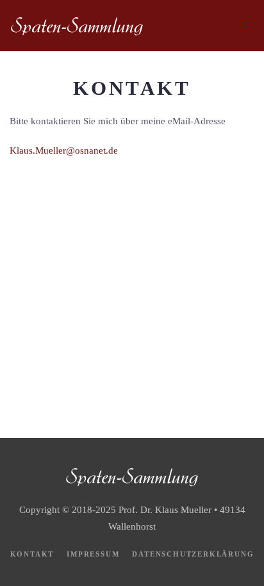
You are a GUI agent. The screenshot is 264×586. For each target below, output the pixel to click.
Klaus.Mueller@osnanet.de (64, 150)
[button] (248, 25)
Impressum (93, 554)
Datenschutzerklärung (193, 554)
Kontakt (32, 554)
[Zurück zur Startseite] (77, 25)
